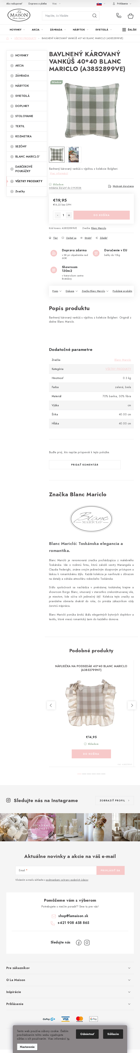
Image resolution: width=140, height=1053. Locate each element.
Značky (20, 191)
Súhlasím (113, 1034)
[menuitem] (17, 30)
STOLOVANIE (24, 116)
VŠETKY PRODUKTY (29, 181)
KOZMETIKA (23, 136)
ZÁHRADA (22, 76)
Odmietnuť (87, 1034)
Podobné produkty (122, 291)
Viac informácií (59, 173)
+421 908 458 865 (119, 15)
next (132, 705)
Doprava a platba (38, 3)
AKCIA (19, 66)
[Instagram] (87, 942)
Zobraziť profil (112, 800)
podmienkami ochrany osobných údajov (67, 880)
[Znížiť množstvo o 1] (58, 215)
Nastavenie (27, 1047)
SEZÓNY (21, 146)
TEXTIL (20, 126)
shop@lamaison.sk (73, 915)
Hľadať (94, 15)
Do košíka (102, 215)
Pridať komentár (85, 464)
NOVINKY (22, 55)
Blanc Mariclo (98, 228)
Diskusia (70, 291)
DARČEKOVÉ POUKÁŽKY (24, 169)
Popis (55, 291)
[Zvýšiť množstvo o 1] (69, 215)
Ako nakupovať (14, 3)
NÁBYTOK (22, 86)
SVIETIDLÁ (22, 96)
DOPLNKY (22, 106)
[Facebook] (78, 942)
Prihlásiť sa (110, 870)
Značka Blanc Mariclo (93, 291)
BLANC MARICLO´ (27, 157)
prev (51, 705)
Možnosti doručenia (123, 186)
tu (68, 1039)
